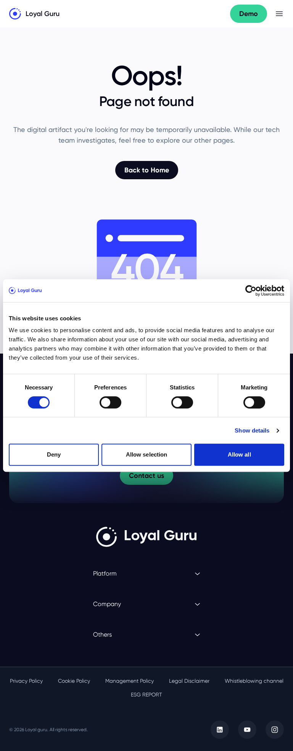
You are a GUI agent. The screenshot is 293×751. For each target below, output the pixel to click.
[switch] (110, 402)
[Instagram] (275, 729)
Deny (54, 454)
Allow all (239, 454)
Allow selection (146, 454)
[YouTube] (247, 729)
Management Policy (129, 681)
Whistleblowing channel (254, 681)
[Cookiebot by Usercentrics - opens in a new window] (250, 290)
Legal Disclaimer (189, 681)
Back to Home (146, 170)
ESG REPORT (146, 694)
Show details (252, 430)
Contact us (146, 475)
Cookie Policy (74, 681)
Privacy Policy (26, 681)
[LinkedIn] (220, 729)
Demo (248, 14)
